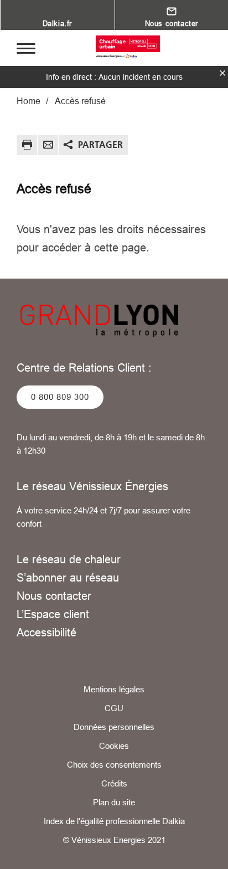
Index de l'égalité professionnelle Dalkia (114, 821)
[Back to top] (204, 850)
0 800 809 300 (60, 397)
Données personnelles (114, 727)
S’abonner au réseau (68, 577)
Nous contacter (54, 595)
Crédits (114, 783)
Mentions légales (114, 689)
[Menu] (26, 47)
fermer (222, 73)
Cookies (114, 745)
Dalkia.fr (57, 23)
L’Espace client (53, 614)
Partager (100, 144)
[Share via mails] (48, 146)
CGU (114, 708)
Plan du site (114, 802)
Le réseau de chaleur (69, 559)
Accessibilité (46, 632)
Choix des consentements (114, 764)
